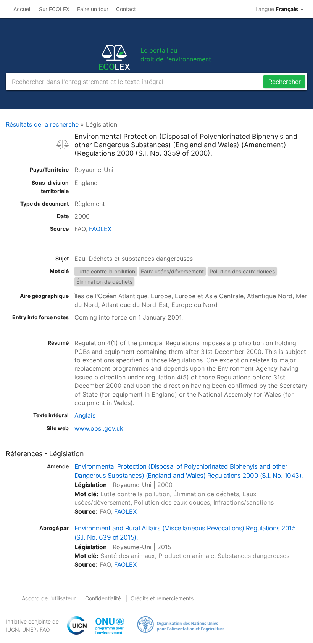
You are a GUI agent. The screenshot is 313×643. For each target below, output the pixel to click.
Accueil (22, 9)
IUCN (12, 629)
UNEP (29, 629)
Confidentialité (103, 598)
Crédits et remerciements (162, 598)
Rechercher (284, 81)
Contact (126, 9)
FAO (45, 629)
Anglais (84, 415)
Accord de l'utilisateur (49, 598)
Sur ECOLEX (54, 9)
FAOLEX (100, 229)
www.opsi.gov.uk (98, 428)
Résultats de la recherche (42, 124)
